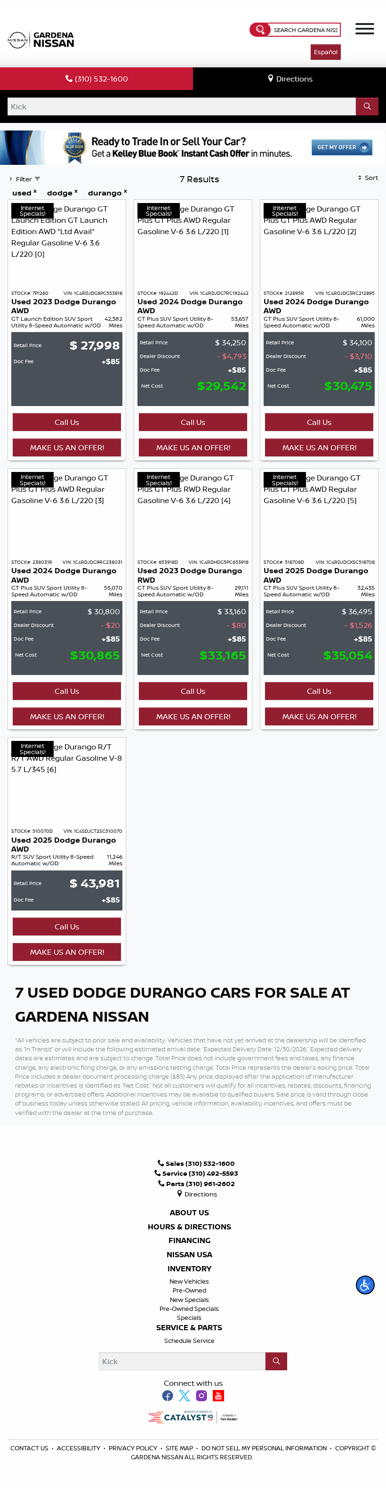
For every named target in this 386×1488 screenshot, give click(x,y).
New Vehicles (189, 1281)
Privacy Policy (134, 1448)
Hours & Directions (189, 1227)
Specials (189, 1317)
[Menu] (364, 30)
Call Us (67, 422)
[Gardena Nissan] (43, 38)
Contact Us (30, 1448)
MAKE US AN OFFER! (67, 447)
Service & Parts (189, 1328)
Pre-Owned (189, 1290)
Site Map (180, 1448)
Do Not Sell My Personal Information (264, 1448)
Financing (189, 1240)
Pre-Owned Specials (189, 1308)
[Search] (367, 106)
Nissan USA (189, 1255)
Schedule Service (189, 1340)
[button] (365, 1285)
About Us (189, 1213)
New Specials (189, 1299)
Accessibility (79, 1448)
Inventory (189, 1269)
